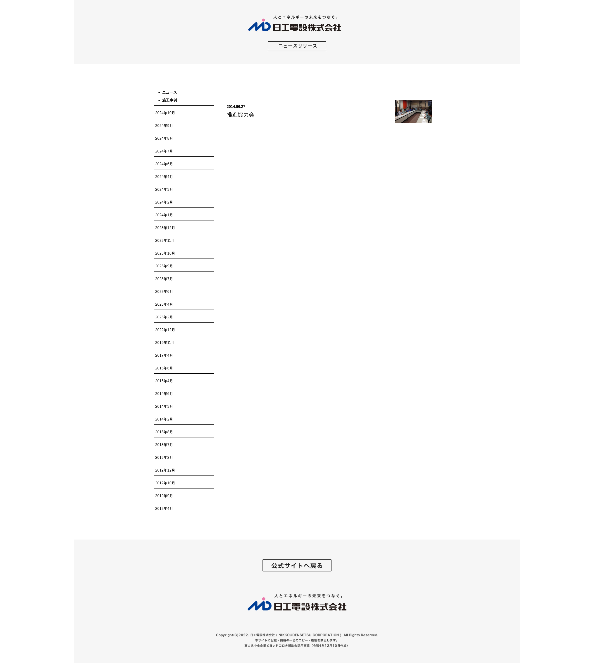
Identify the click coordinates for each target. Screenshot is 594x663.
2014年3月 (164, 406)
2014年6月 (164, 394)
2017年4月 (164, 355)
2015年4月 (164, 381)
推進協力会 (241, 114)
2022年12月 (165, 330)
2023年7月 (164, 279)
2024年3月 (164, 189)
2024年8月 (164, 138)
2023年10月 (165, 253)
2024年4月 (164, 177)
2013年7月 (164, 445)
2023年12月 (165, 228)
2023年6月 (164, 292)
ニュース (169, 92)
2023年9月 (164, 266)
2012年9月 (164, 496)
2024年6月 (164, 164)
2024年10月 (165, 113)
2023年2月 (164, 317)
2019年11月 (165, 343)
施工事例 (169, 100)
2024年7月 (164, 151)
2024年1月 (164, 215)
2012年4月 (164, 509)
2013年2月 (164, 457)
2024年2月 (164, 202)
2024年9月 (164, 126)
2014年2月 (164, 419)
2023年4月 (164, 304)
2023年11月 (165, 241)
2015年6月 (164, 368)
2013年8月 (164, 432)
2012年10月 (165, 483)
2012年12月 (165, 470)
